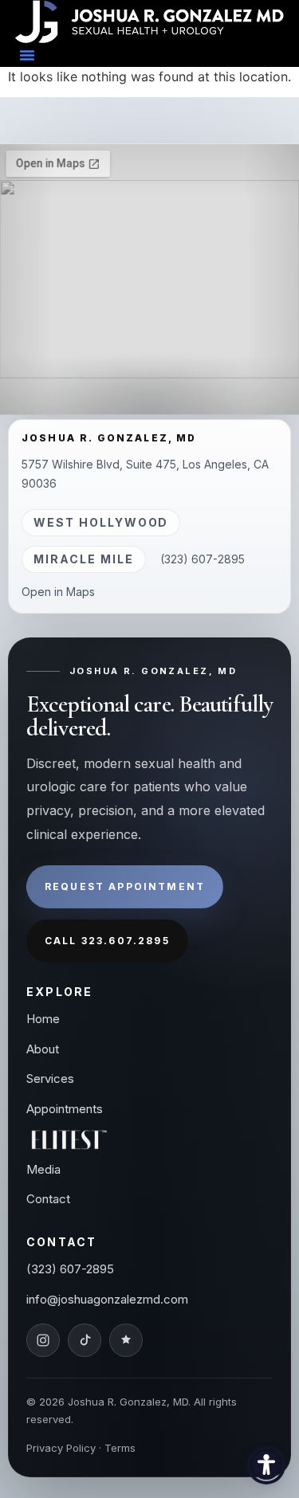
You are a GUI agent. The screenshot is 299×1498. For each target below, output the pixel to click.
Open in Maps (58, 591)
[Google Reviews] (126, 1340)
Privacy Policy (61, 1447)
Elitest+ (69, 1139)
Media (43, 1169)
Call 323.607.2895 (107, 941)
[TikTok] (84, 1340)
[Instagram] (43, 1340)
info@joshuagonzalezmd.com (107, 1299)
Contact (48, 1198)
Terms (120, 1447)
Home (43, 1018)
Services (50, 1078)
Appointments (64, 1108)
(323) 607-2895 (202, 559)
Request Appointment (125, 886)
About (42, 1049)
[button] (27, 55)
